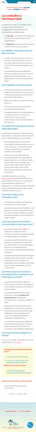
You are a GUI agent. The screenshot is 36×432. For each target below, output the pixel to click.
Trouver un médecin (25, 411)
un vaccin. (17, 342)
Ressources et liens (10, 411)
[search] (29, 3)
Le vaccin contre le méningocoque (17, 356)
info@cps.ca (16, 428)
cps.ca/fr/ (9, 428)
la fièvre (24, 229)
